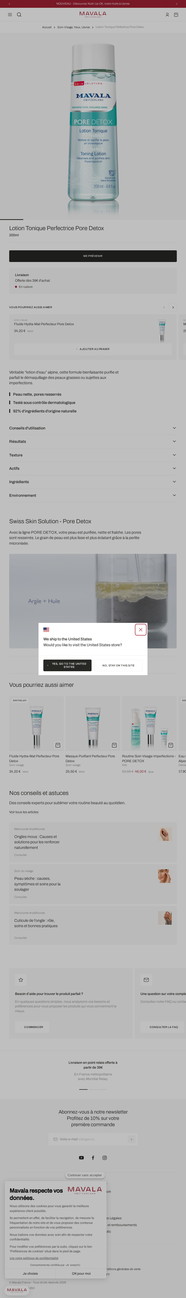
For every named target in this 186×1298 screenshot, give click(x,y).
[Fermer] (141, 630)
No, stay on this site (118, 665)
